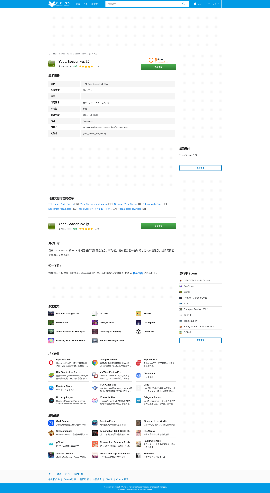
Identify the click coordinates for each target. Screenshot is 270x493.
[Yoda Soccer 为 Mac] (51, 63)
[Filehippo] (58, 4)
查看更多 (200, 168)
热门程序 (95, 4)
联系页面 (138, 273)
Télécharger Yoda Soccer (61, 204)
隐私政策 (84, 479)
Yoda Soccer (73, 61)
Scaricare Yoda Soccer (125, 204)
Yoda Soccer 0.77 (188, 155)
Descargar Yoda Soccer (60, 209)
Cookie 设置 (122, 479)
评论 (85, 4)
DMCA (109, 479)
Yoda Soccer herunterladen (94, 204)
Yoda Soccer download (129, 209)
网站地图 (78, 474)
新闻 (78, 4)
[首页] (49, 54)
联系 (59, 474)
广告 (67, 474)
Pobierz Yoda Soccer (153, 204)
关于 (50, 474)
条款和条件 (54, 479)
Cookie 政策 (70, 479)
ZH (214, 4)
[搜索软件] (183, 4)
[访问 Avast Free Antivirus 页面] (158, 60)
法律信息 (97, 479)
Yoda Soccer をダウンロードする (95, 209)
